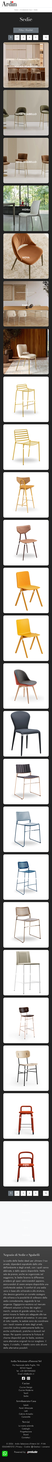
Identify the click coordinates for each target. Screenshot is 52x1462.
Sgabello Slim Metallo (26, 878)
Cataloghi (26, 1428)
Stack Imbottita (26, 591)
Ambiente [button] (26, 1212)
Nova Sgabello (26, 114)
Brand (26, 1434)
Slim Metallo (26, 926)
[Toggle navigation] (48, 3)
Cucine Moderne (26, 1390)
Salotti (26, 1405)
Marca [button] (26, 1205)
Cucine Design (26, 1387)
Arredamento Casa (26, 10)
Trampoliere (26, 448)
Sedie (36, 10)
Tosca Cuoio (26, 544)
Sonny (26, 687)
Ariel (26, 352)
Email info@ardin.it (26, 1374)
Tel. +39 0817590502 (26, 1371)
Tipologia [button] (26, 1235)
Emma (26, 305)
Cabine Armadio (26, 1414)
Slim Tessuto (26, 782)
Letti (26, 1411)
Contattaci (26, 1437)
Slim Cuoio (26, 830)
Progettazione (26, 1431)
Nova (26, 257)
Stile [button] (26, 1227)
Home (16, 10)
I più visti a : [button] (25, 1242)
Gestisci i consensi (42, 1446)
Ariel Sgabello (26, 161)
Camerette (26, 1417)
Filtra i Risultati (26, 30)
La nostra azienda (26, 1425)
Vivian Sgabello (26, 66)
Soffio (26, 735)
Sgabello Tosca (26, 496)
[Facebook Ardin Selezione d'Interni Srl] (23, 1378)
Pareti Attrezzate (26, 1408)
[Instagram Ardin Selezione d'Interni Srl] (28, 1378)
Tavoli (26, 1393)
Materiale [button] (26, 1220)
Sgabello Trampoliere (26, 400)
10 (46, 37)
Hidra (26, 209)
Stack (26, 639)
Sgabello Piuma (26, 1021)
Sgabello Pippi (26, 1117)
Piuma (26, 1069)
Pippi (26, 1165)
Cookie (27, 1446)
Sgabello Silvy (26, 974)
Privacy (19, 1446)
